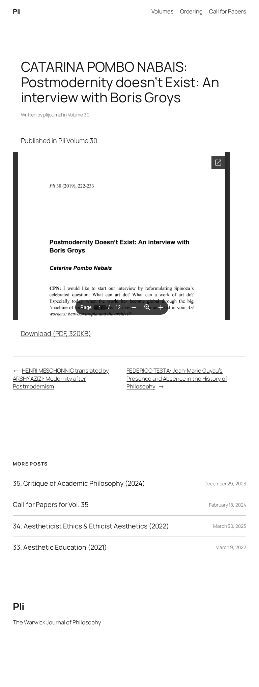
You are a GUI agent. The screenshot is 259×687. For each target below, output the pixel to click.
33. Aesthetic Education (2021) (60, 547)
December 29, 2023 (225, 483)
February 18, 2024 (227, 505)
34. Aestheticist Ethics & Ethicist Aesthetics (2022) (91, 526)
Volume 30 (78, 114)
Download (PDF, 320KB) (56, 333)
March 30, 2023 (229, 526)
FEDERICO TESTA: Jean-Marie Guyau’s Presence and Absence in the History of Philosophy (176, 378)
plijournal (52, 114)
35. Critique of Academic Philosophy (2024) (79, 483)
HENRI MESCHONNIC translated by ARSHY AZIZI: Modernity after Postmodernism (61, 378)
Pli (17, 11)
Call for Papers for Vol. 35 (50, 504)
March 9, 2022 (230, 547)
